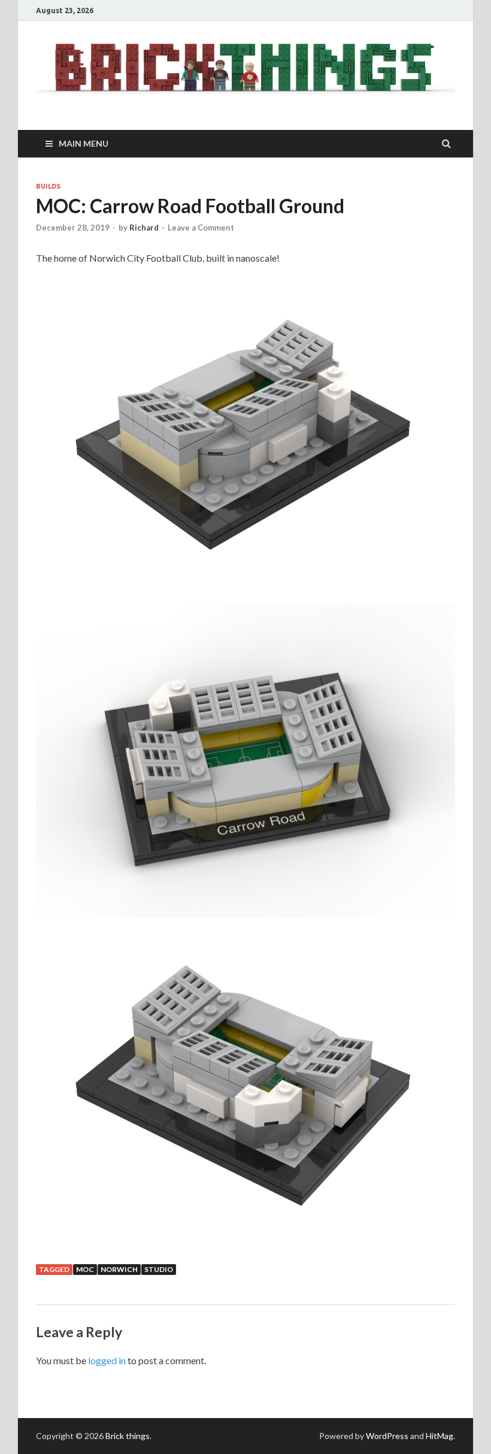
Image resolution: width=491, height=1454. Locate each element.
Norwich (119, 1269)
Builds (48, 186)
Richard (144, 227)
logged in (107, 1360)
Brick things (127, 1436)
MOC (85, 1269)
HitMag (439, 1436)
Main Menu (83, 143)
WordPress (387, 1436)
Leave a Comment (201, 227)
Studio (158, 1269)
